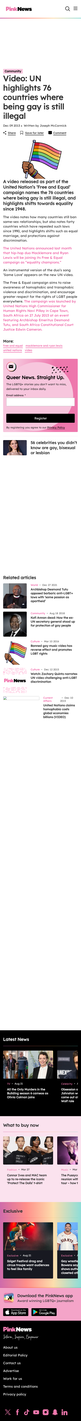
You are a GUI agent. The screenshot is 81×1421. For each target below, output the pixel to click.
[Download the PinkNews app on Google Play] (44, 1312)
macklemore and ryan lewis (44, 345)
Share (12, 133)
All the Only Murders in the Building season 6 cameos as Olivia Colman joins (27, 1093)
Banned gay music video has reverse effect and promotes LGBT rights (51, 649)
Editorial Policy (15, 1355)
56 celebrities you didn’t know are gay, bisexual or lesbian (54, 447)
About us (10, 1347)
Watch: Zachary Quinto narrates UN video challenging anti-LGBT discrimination (54, 677)
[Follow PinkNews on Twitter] (7, 1413)
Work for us (12, 1379)
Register (40, 418)
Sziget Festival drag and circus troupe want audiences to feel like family (28, 1265)
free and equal (13, 345)
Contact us (12, 1363)
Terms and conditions (20, 1386)
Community (13, 71)
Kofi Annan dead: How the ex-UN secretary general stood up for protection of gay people (53, 621)
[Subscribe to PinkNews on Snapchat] (55, 1413)
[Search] (67, 8)
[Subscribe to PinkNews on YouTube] (36, 1413)
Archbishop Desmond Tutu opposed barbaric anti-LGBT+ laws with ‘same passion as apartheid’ (52, 595)
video (28, 350)
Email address (21, 395)
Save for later (34, 133)
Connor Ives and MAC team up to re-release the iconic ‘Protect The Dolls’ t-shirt (27, 1179)
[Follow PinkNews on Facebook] (17, 1413)
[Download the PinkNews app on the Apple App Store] (15, 1312)
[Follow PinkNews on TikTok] (26, 1413)
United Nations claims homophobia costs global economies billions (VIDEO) (59, 711)
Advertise (11, 1371)
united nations (12, 350)
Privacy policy (14, 1394)
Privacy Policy (56, 427)
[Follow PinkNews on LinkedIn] (64, 1413)
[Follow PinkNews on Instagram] (45, 1413)
